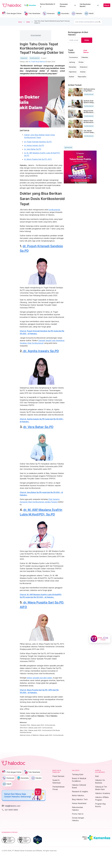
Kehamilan (72, 67)
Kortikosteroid (34, 58)
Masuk (106, 5)
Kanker (71, 77)
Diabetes (84, 57)
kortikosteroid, (54, 210)
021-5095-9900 (10, 810)
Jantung (72, 62)
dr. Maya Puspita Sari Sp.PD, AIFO (38, 159)
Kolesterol (83, 67)
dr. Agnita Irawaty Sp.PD (34, 145)
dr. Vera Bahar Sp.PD (32, 149)
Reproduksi (82, 77)
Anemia (82, 72)
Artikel (28, 22)
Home (20, 22)
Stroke (81, 62)
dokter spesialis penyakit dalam (39, 678)
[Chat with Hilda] (99, 638)
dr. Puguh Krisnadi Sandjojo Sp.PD (38, 142)
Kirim (87, 40)
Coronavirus (73, 57)
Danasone (24, 58)
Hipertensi (72, 72)
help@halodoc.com (11, 806)
